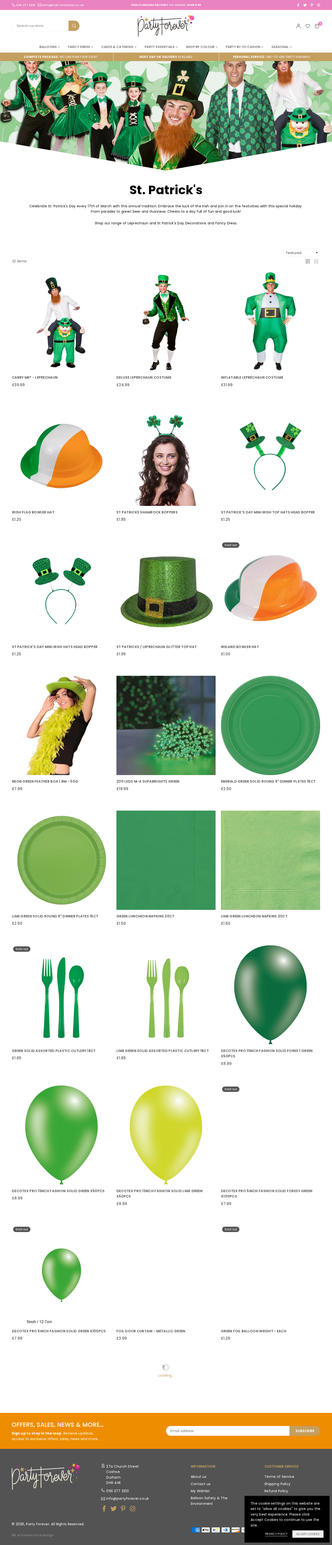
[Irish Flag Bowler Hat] (61, 456)
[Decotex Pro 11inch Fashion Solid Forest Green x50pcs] (270, 994)
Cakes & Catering (117, 47)
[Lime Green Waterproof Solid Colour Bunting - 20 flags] (270, 1409)
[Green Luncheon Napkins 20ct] (166, 860)
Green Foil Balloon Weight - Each (253, 1331)
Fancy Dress (79, 47)
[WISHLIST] (307, 26)
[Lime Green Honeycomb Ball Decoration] (61, 1409)
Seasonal (279, 47)
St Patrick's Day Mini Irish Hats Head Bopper (54, 646)
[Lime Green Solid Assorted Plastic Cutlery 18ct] (166, 994)
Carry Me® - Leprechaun (35, 377)
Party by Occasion (243, 47)
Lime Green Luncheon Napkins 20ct (254, 916)
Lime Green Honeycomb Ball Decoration (50, 1465)
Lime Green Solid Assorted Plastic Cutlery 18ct (162, 1050)
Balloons (48, 47)
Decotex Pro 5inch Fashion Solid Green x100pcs (59, 1331)
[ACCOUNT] (298, 26)
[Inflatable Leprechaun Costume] (270, 321)
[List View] (316, 261)
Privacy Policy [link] (276, 1534)
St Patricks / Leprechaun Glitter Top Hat (156, 646)
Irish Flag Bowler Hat (33, 512)
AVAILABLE (166, 57)
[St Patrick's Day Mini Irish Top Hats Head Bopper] (270, 456)
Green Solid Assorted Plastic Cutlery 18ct (54, 1050)
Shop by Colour (200, 47)
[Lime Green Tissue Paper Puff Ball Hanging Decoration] (166, 1409)
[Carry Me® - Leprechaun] (61, 321)
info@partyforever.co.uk (63, 5)
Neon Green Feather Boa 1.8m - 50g (45, 781)
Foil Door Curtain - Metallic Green (150, 1331)
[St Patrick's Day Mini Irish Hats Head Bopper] (61, 590)
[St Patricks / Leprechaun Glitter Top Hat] (166, 590)
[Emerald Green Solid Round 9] (270, 725)
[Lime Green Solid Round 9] (61, 860)
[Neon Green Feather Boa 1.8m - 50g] (61, 725)
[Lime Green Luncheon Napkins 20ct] (270, 860)
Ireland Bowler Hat (240, 646)
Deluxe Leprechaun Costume (143, 377)
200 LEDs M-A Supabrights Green (147, 781)
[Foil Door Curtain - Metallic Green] (166, 1275)
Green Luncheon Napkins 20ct (145, 916)
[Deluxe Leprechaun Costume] (166, 321)
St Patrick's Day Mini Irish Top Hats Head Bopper (268, 512)
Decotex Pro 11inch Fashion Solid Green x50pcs (58, 1190)
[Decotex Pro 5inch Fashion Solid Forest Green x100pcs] (270, 1135)
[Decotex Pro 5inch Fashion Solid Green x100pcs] (61, 1275)
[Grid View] (308, 261)
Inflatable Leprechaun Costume (252, 377)
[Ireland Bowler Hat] (270, 590)
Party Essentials (160, 47)
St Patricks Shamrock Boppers (147, 512)
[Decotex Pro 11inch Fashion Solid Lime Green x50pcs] (166, 1135)
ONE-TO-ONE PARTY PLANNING (271, 57)
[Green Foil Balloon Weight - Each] (270, 1275)
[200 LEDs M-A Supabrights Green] (166, 725)
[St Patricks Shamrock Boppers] (166, 456)
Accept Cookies (308, 1534)
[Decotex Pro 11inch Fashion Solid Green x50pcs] (61, 1135)
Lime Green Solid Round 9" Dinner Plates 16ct (55, 916)
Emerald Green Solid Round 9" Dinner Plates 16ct (268, 781)
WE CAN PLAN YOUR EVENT (60, 57)
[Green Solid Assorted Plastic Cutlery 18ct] (61, 994)
